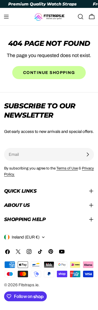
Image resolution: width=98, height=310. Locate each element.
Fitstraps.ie (28, 285)
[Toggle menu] (6, 16)
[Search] (80, 16)
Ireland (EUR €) (25, 237)
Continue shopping (49, 72)
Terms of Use (67, 168)
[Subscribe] (87, 154)
